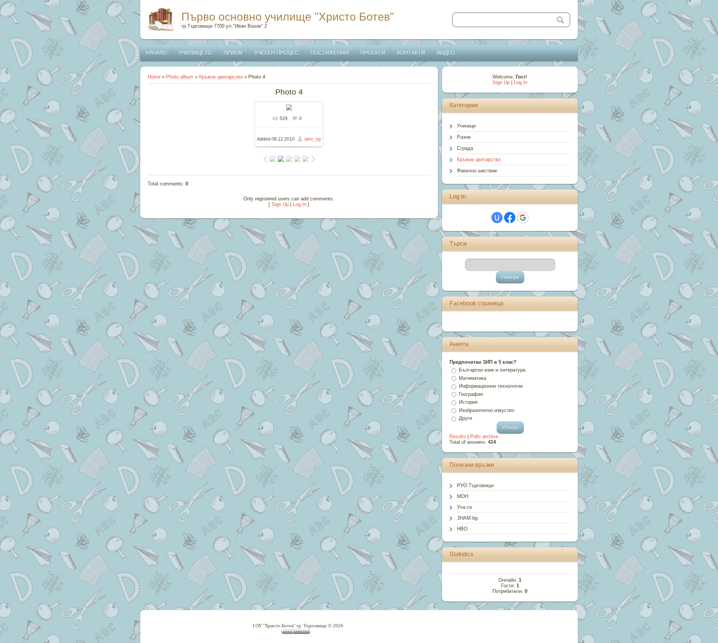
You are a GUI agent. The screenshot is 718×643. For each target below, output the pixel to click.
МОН (462, 496)
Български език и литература (492, 370)
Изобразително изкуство (486, 410)
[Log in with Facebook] (509, 217)
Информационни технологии (491, 386)
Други (465, 418)
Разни (463, 137)
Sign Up (280, 204)
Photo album (179, 77)
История (468, 402)
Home (154, 77)
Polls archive (484, 436)
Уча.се (464, 507)
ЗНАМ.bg (467, 518)
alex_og (312, 139)
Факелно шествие (477, 170)
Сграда (465, 148)
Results (457, 436)
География (471, 394)
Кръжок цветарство (221, 77)
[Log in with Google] (523, 218)
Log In (299, 204)
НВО (462, 529)
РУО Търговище (475, 485)
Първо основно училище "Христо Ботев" (287, 16)
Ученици (466, 126)
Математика (472, 378)
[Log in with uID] (497, 217)
